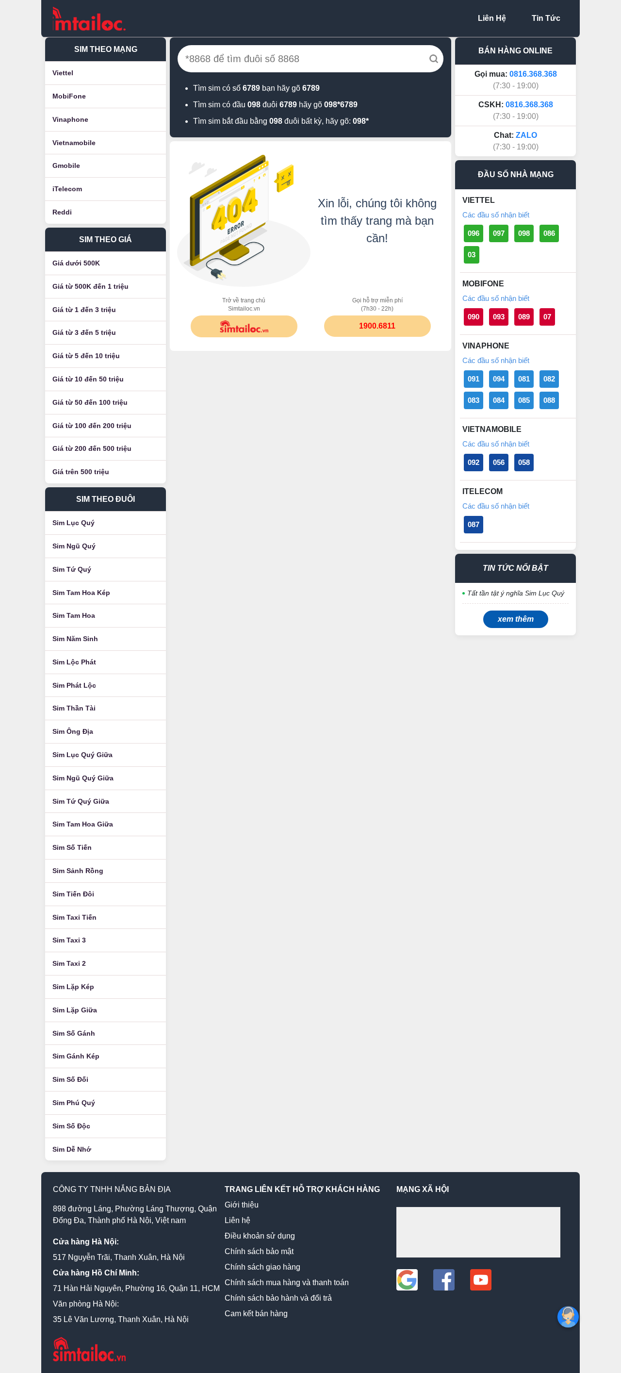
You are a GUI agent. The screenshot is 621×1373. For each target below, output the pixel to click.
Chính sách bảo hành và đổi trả (278, 1298)
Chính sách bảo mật (259, 1251)
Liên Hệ (492, 18)
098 (524, 233)
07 (547, 317)
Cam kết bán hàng (256, 1313)
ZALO (526, 135)
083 (473, 400)
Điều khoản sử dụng (260, 1236)
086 (549, 233)
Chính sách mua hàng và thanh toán (287, 1282)
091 (473, 379)
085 (524, 400)
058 (524, 462)
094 (499, 379)
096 (473, 233)
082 (549, 379)
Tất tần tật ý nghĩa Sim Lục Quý (515, 593)
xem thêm (516, 619)
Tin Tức (546, 18)
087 (473, 524)
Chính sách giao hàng (262, 1267)
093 (499, 317)
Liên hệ (237, 1220)
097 (499, 233)
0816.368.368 (533, 74)
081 (524, 379)
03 (471, 254)
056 (499, 462)
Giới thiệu (242, 1205)
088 (549, 400)
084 (499, 400)
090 (473, 317)
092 (473, 462)
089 (524, 317)
